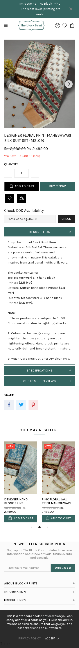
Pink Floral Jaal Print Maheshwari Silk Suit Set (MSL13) (57, 501)
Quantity (11, 164)
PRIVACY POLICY (29, 638)
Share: (9, 395)
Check (66, 218)
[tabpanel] (21, 483)
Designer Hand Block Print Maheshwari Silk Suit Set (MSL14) (17, 501)
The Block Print (31, 25)
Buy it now (57, 186)
